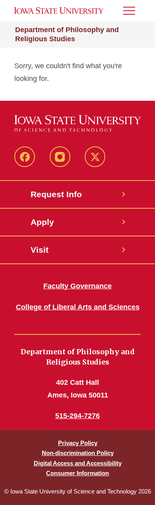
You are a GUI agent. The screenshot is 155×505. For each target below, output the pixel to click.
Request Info (56, 194)
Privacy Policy (77, 443)
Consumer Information (77, 473)
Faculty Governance (77, 286)
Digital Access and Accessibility (78, 463)
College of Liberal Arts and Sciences (78, 307)
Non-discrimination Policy (78, 452)
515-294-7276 (77, 416)
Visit (39, 249)
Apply (42, 222)
